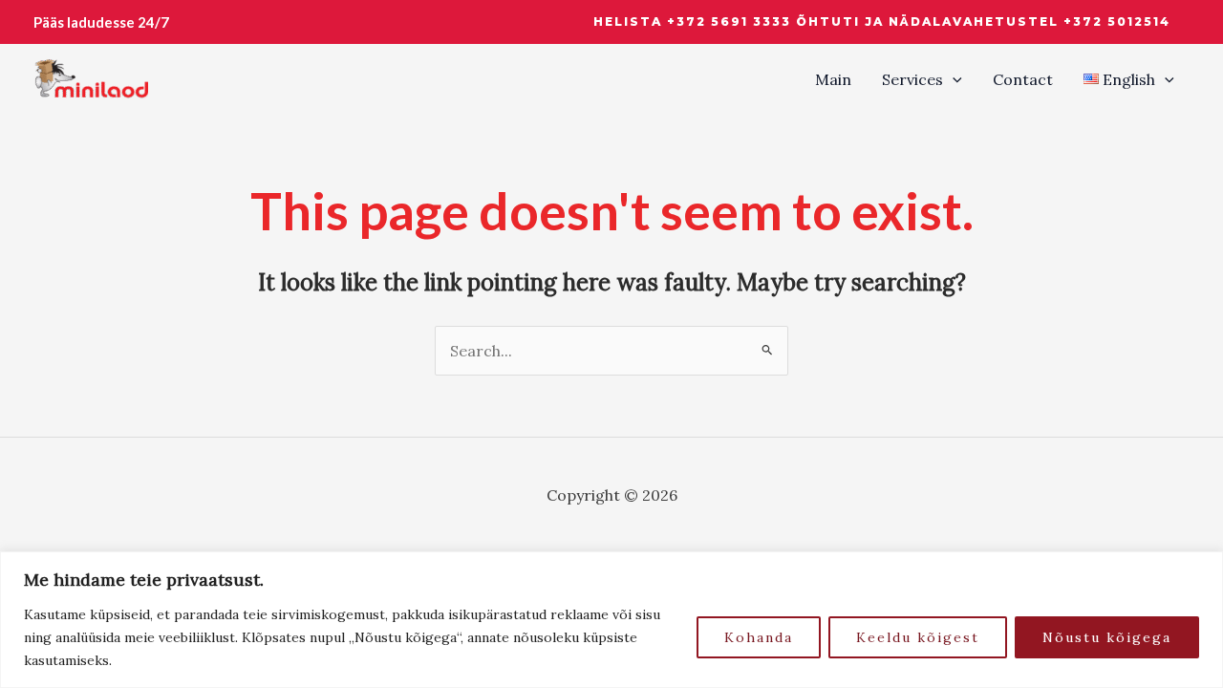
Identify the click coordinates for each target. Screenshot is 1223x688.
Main (833, 79)
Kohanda (758, 637)
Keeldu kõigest (917, 637)
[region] (611, 619)
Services (912, 79)
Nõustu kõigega (1106, 637)
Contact (1023, 79)
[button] (882, 22)
